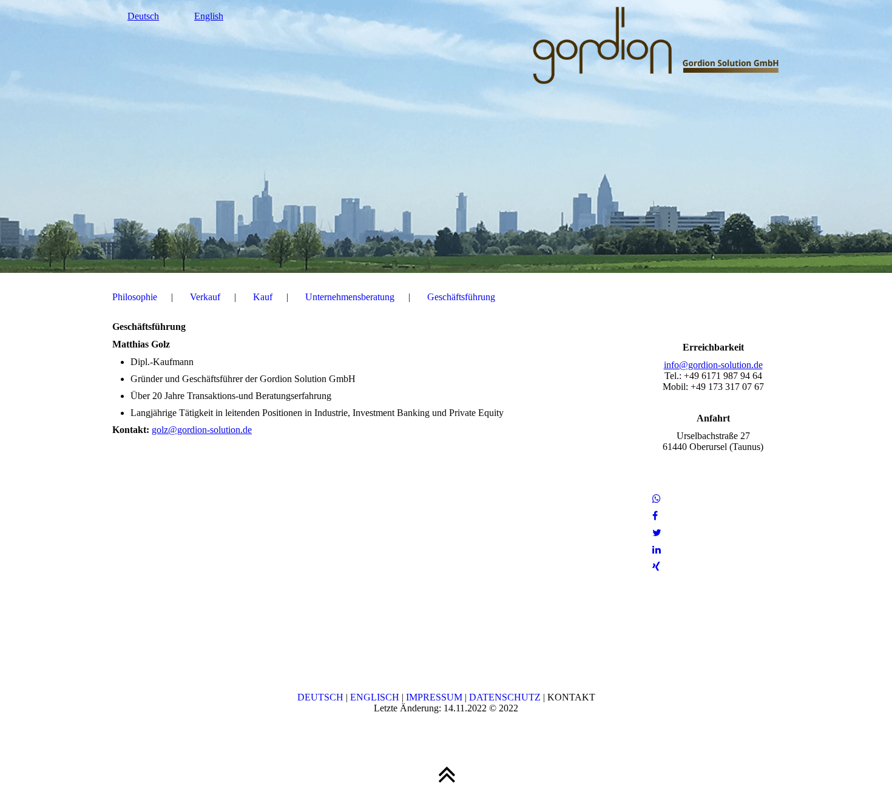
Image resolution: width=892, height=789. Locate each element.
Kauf (262, 297)
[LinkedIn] (656, 550)
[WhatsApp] (656, 499)
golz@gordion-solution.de (202, 430)
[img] (446, 136)
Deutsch (143, 16)
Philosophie (134, 297)
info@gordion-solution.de (713, 365)
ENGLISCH (374, 697)
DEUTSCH (320, 697)
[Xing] (656, 567)
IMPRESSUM (434, 697)
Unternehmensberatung (349, 297)
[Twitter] (656, 533)
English (208, 16)
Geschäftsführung (461, 297)
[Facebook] (655, 516)
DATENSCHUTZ (505, 697)
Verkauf (205, 297)
